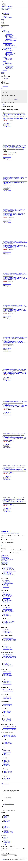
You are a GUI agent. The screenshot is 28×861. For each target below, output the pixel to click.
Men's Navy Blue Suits (8, 568)
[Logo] (5, 783)
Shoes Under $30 (7, 681)
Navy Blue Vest (7, 631)
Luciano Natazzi (7, 752)
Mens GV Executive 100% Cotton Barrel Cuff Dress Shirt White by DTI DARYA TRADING (14, 373)
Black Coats (6, 663)
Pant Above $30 (7, 712)
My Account (6, 828)
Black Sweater (6, 607)
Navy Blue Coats (7, 664)
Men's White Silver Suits (9, 574)
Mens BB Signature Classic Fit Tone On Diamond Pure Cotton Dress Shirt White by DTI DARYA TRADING (15, 343)
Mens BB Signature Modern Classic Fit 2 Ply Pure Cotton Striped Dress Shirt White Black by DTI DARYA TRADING (15, 278)
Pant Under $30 (7, 711)
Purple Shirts (6, 585)
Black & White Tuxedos (8, 621)
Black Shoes (6, 592)
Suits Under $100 (7, 671)
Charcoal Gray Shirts (8, 583)
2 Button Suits (6, 760)
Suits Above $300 (7, 675)
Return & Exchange (7, 831)
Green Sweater (6, 612)
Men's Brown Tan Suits (8, 569)
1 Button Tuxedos (7, 771)
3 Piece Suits (6, 764)
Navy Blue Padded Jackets (9, 656)
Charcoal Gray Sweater (8, 611)
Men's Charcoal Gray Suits (9, 571)
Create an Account (7, 17)
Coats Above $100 (7, 743)
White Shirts (6, 587)
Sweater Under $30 (7, 704)
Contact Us (6, 13)
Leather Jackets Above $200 (9, 729)
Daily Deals (6, 815)
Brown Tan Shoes (7, 595)
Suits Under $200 (7, 673)
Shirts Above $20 (7, 698)
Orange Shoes (6, 598)
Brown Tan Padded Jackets (9, 657)
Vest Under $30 (7, 718)
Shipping (5, 818)
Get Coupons (6, 821)
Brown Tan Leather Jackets (9, 640)
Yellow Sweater (7, 615)
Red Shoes (5, 599)
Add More (5, 78)
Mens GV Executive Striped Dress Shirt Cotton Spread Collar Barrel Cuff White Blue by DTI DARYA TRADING (14, 503)
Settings (2, 73)
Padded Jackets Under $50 (9, 735)
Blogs (4, 844)
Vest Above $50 (7, 720)
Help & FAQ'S (6, 827)
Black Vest (5, 629)
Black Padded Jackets (8, 654)
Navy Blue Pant (7, 647)
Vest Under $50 (7, 719)
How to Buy (6, 816)
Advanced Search (5, 25)
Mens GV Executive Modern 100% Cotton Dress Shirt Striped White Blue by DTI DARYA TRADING (15, 407)
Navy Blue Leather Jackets (9, 639)
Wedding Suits (6, 765)
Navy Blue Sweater (7, 609)
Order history (6, 830)
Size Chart (5, 840)
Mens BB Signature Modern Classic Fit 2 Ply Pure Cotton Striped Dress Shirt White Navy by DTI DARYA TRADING (15, 246)
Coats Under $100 (7, 742)
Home (4, 104)
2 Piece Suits (6, 763)
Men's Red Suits (7, 573)
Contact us (5, 826)
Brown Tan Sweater (8, 610)
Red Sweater (6, 614)
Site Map (5, 838)
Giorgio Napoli (6, 750)
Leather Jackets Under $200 (9, 728)
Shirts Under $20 (7, 697)
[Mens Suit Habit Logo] (6, 8)
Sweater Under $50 (7, 705)
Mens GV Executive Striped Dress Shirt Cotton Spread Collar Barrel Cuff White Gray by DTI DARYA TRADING (14, 439)
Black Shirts (6, 580)
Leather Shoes (6, 779)
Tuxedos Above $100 (8, 691)
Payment (5, 817)
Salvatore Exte (6, 754)
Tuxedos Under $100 (8, 689)
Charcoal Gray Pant (7, 649)
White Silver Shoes (7, 600)
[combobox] (7, 23)
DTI (4, 749)
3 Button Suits (6, 761)
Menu (2, 27)
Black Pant (5, 646)
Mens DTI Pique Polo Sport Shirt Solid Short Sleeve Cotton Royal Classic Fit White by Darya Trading (15, 118)
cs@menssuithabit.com (8, 804)
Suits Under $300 (7, 674)
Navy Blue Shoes (7, 594)
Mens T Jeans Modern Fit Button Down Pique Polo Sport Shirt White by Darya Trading (14, 148)
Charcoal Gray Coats (8, 665)
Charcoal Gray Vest (7, 632)
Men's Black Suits (7, 567)
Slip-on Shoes (6, 778)
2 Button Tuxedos (7, 772)
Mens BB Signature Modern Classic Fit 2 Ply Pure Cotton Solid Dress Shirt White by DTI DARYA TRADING (14, 214)
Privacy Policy (6, 842)
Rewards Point (6, 820)
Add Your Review (13, 152)
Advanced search (7, 841)
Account (2, 72)
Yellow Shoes (6, 601)
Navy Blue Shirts (7, 582)
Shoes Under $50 (7, 682)
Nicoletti (5, 753)
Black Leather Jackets (8, 638)
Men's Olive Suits (7, 572)
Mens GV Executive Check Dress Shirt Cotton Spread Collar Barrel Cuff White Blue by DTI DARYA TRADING (14, 471)
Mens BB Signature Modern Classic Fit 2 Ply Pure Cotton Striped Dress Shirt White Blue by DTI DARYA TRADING (14, 310)
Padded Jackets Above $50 (9, 736)
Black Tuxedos (6, 623)
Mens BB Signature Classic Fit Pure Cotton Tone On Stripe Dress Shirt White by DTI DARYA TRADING (15, 182)
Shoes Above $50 (7, 684)
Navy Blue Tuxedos (8, 622)
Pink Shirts (5, 584)
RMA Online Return (8, 832)
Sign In (5, 16)
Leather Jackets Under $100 (9, 726)
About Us (5, 837)
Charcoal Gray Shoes (8, 596)
